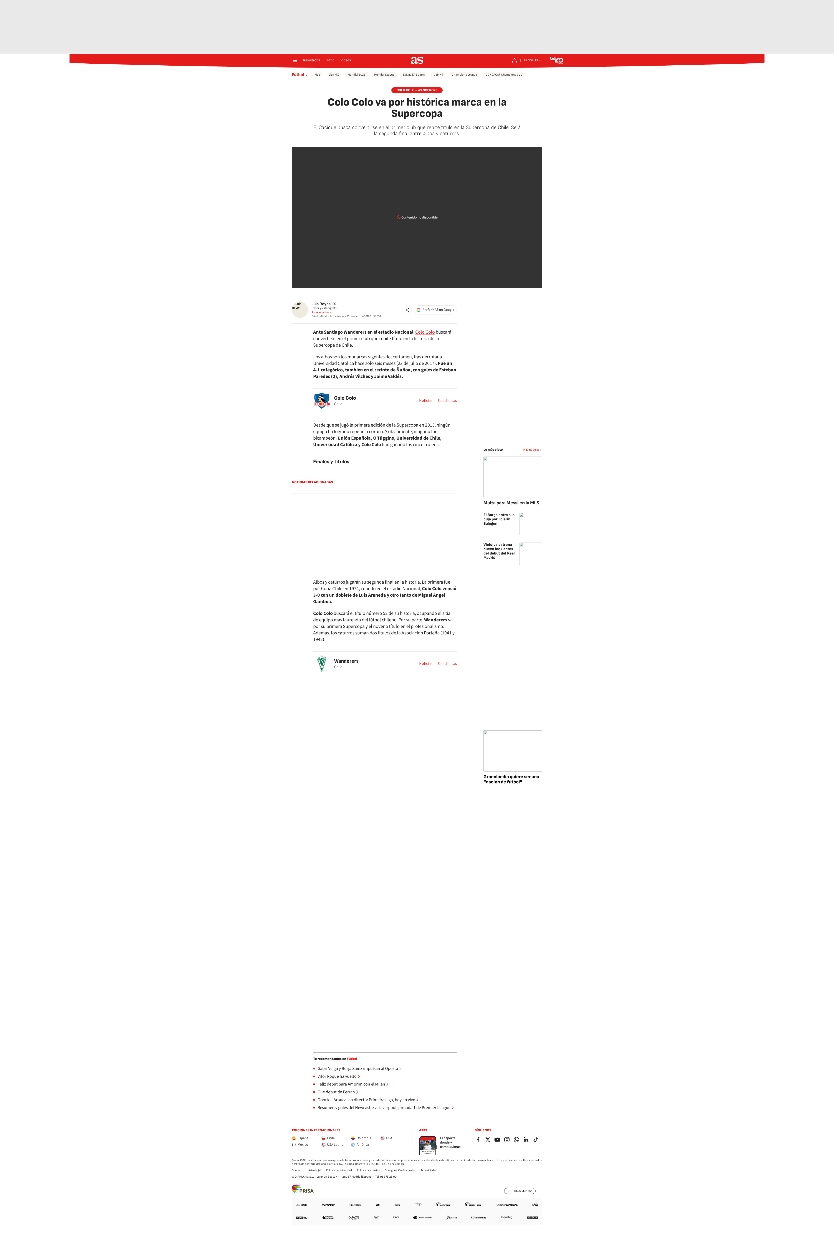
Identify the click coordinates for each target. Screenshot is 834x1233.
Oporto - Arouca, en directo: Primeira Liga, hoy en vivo (366, 1100)
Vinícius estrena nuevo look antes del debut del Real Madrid (499, 551)
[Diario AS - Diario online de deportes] (417, 60)
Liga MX (334, 74)
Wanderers (346, 661)
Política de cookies (368, 1170)
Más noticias (531, 450)
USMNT (438, 74)
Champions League (464, 74)
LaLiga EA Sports (414, 74)
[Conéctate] (514, 60)
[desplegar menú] (295, 60)
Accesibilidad (429, 1170)
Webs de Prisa (523, 1191)
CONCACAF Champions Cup (504, 74)
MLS (317, 74)
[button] (407, 310)
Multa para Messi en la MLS (511, 503)
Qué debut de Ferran (336, 1092)
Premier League (384, 74)
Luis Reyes (321, 303)
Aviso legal (314, 1170)
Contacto (297, 1170)
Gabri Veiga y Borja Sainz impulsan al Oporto (358, 1069)
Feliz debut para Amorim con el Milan (351, 1084)
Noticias (425, 401)
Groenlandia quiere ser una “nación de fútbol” (511, 779)
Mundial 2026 (357, 74)
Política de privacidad (339, 1170)
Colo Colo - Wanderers (417, 90)
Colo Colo (425, 332)
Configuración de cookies (400, 1170)
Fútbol (330, 60)
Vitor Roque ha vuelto (337, 1076)
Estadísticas (447, 401)
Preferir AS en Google (438, 310)
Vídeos (346, 60)
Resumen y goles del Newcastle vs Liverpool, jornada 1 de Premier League (384, 1108)
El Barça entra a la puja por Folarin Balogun (499, 519)
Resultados (311, 60)
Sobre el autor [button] (320, 312)
